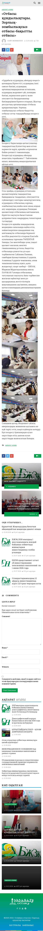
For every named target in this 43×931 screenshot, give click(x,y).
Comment (6, 616)
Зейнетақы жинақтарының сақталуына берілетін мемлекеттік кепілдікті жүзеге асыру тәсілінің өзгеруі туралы (20, 773)
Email (5, 657)
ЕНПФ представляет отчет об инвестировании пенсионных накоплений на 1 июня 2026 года (26, 564)
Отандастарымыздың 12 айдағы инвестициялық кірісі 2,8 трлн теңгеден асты (26, 581)
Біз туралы (15, 925)
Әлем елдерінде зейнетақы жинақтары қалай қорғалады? (19, 741)
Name (5, 648)
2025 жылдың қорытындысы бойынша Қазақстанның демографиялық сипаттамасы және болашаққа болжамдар (25, 708)
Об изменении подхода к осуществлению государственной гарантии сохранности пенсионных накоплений (20, 762)
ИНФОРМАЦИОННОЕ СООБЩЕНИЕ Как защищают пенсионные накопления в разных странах (19, 751)
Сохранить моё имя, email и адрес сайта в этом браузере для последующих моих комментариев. (21, 681)
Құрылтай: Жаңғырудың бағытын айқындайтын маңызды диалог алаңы (21, 527)
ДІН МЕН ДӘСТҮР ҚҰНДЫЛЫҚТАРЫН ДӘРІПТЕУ (19, 831)
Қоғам (7, 827)
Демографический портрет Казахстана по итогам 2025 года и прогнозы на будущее (26, 721)
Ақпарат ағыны (7, 9)
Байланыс (28, 925)
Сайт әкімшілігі (15, 41)
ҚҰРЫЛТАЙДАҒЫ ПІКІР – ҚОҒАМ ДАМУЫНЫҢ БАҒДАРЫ (26, 730)
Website (5, 667)
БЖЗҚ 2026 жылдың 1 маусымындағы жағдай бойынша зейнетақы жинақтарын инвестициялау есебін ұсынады (24, 546)
